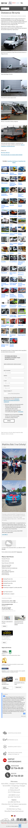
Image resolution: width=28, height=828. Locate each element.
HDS (2, 216)
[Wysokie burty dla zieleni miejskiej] (14, 133)
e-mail (5, 380)
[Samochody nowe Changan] (17, 3)
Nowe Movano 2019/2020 (8, 563)
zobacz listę (18, 687)
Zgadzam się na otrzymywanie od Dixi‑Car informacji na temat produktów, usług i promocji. (14, 416)
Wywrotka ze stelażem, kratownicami (20, 195)
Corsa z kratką (4, 315)
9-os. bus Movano (13, 261)
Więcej (4, 642)
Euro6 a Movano (5, 574)
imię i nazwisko (7, 370)
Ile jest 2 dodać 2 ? (8, 390)
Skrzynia (19, 216)
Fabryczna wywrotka (6, 565)
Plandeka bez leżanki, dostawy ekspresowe (13, 184)
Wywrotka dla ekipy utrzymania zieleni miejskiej (11, 154)
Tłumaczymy (19, 551)
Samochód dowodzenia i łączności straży (21, 295)
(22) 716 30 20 (15, 797)
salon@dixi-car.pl (14, 795)
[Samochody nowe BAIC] (14, 3)
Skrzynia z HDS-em (5, 152)
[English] (15, 816)
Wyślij (9, 420)
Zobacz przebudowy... (6, 688)
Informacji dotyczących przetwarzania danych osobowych (11, 400)
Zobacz (4, 626)
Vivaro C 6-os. (21, 272)
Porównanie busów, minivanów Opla (5, 284)
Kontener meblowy (5, 233)
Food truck (3, 253)
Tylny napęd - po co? (6, 570)
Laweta (11, 224)
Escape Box (3, 261)
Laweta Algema (21, 224)
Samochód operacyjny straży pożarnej (21, 284)
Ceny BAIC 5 (5, 534)
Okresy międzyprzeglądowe (8, 571)
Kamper (19, 253)
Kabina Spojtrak (4, 183)
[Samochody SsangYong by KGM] (10, 3)
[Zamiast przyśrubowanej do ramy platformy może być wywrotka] (14, 110)
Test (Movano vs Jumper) (8, 593)
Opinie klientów (5, 573)
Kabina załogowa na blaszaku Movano (21, 263)
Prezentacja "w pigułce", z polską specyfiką (12, 587)
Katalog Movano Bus (8, 583)
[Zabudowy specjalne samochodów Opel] (7, 679)
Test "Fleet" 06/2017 (8, 591)
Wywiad (3, 549)
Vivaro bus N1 (4, 272)
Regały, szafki (20, 325)
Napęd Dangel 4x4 (21, 335)
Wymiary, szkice (6, 585)
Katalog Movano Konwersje (9, 581)
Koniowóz (12, 253)
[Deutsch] (12, 816)
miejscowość (6, 385)
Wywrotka (12, 205)
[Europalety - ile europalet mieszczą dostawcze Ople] (20, 679)
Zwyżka (2, 224)
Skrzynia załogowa (13, 216)
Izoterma (3, 243)
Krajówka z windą (4, 173)
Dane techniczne (5, 560)
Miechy (11, 194)
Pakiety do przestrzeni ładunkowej (9, 568)
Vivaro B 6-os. (21, 274)
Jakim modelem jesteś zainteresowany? (12, 364)
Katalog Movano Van (8, 579)
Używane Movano (6, 558)
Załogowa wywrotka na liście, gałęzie (5, 206)
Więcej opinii (23, 716)
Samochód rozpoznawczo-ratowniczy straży (13, 295)
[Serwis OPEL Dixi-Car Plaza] (21, 3)
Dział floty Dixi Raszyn (12, 161)
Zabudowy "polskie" (6, 566)
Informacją (20, 411)
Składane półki (4, 335)
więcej (16, 602)
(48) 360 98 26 (15, 802)
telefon (5, 375)
